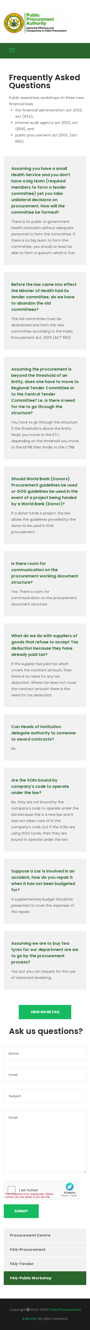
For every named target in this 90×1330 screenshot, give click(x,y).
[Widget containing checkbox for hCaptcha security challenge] (41, 1189)
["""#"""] (84, 49)
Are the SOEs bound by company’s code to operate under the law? (40, 786)
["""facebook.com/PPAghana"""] (75, 49)
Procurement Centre (30, 1235)
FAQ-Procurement (28, 1249)
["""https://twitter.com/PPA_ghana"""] (65, 49)
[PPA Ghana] (37, 22)
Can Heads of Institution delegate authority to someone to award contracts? (43, 733)
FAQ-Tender (22, 1263)
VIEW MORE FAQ (45, 1011)
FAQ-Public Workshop (31, 1278)
